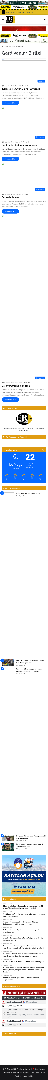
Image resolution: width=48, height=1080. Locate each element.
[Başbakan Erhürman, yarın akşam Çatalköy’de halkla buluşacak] (8, 750)
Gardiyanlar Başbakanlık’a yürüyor (19, 145)
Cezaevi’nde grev (10, 197)
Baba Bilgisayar (40, 1069)
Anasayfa (6, 46)
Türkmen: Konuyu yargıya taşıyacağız (21, 89)
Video (43, 1072)
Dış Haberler (24, 1072)
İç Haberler (15, 1072)
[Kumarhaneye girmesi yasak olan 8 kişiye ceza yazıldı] (8, 847)
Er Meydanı (6, 86)
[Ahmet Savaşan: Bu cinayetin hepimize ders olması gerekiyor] (8, 662)
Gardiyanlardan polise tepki (16, 385)
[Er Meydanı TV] (10, 19)
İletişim (30, 1076)
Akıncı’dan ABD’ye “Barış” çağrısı (28, 493)
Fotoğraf (18, 1076)
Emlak (25, 1076)
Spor (37, 1072)
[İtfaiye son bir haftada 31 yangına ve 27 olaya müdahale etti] (8, 838)
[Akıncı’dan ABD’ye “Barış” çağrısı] (8, 575)
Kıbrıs (32, 1072)
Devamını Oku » (10, 103)
